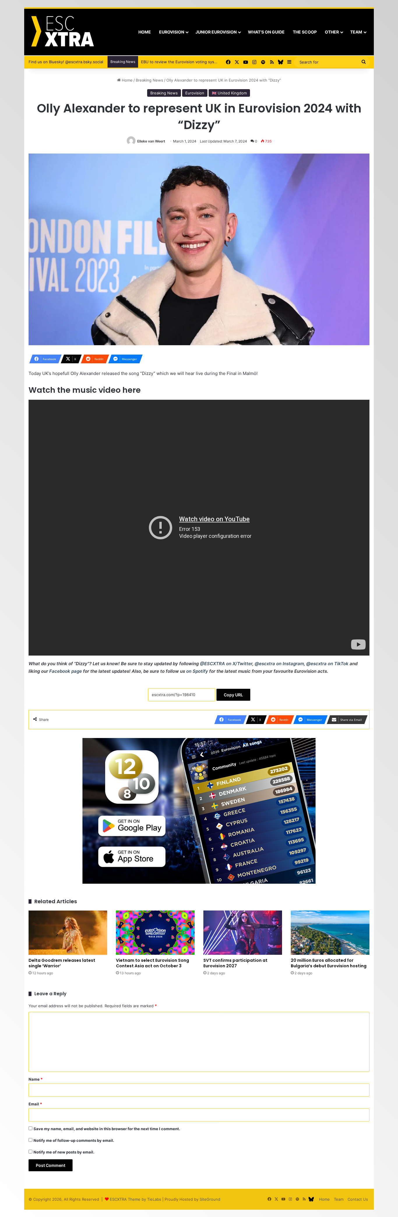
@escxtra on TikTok (327, 663)
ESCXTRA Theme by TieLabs (135, 1199)
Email (35, 1104)
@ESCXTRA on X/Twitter (226, 663)
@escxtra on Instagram (279, 663)
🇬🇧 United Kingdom (229, 93)
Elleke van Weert (151, 141)
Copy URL (233, 694)
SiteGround (210, 1199)
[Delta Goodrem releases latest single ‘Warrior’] (68, 932)
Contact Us (358, 1199)
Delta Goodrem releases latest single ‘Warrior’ (62, 963)
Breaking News (149, 80)
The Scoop (305, 31)
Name (36, 1079)
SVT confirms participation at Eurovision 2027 (235, 963)
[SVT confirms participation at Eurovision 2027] (242, 932)
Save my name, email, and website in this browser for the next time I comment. (107, 1128)
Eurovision (171, 31)
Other (332, 31)
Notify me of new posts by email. (64, 1152)
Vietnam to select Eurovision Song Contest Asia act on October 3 (152, 963)
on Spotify (197, 671)
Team (356, 31)
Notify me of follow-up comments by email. (74, 1140)
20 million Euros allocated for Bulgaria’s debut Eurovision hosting (329, 963)
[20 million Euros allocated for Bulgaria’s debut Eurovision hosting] (330, 932)
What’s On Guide (266, 31)
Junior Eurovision (216, 31)
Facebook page (65, 671)
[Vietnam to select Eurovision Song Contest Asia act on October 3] (155, 932)
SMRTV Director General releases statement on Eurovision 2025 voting (206, 61)
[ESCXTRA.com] (62, 32)
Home (144, 31)
